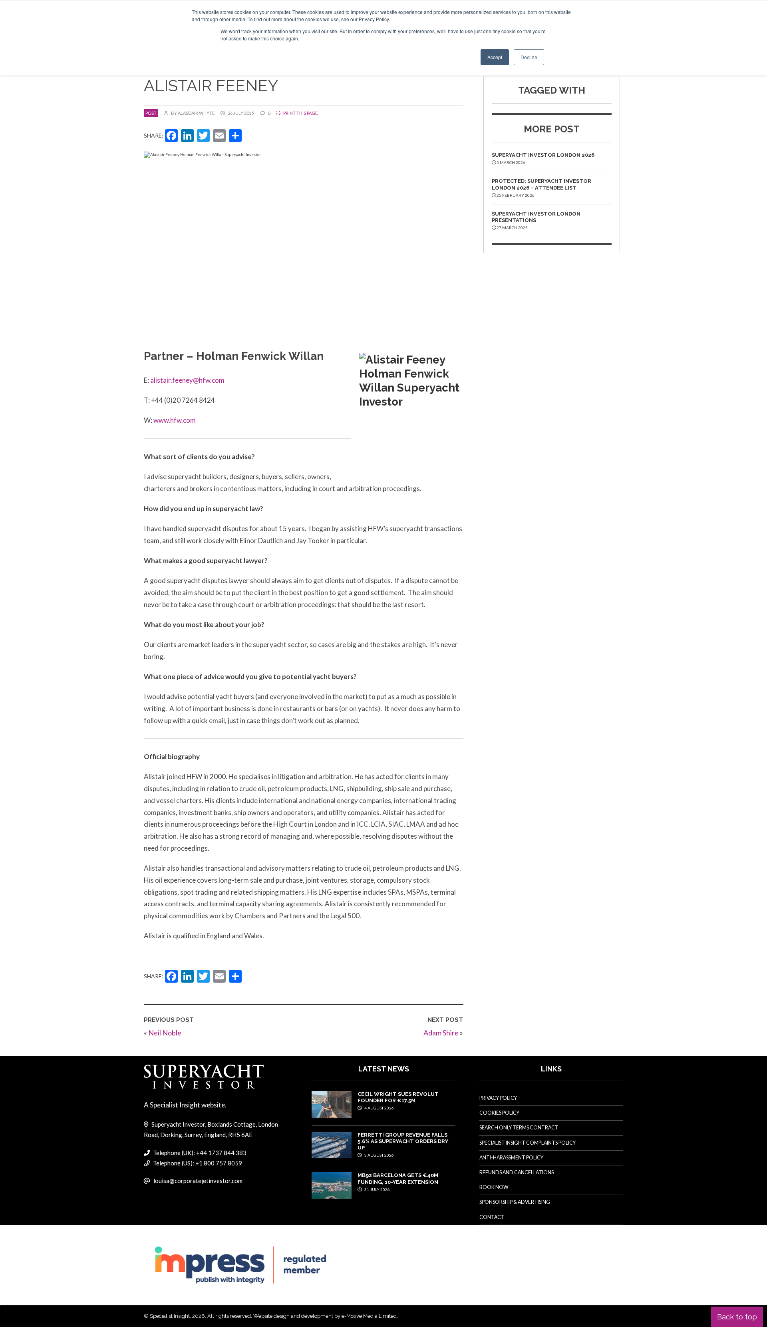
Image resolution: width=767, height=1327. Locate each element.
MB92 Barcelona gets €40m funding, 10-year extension (398, 1178)
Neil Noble (164, 1032)
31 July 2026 (377, 1189)
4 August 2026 (379, 1107)
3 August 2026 (379, 1155)
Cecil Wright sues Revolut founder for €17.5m (398, 1097)
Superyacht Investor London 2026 (543, 155)
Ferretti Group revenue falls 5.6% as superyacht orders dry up (403, 1141)
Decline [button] (529, 57)
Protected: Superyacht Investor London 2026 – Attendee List (541, 184)
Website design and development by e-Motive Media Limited (325, 1316)
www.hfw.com (174, 420)
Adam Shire (441, 1032)
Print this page (300, 113)
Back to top (737, 1317)
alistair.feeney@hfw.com (187, 380)
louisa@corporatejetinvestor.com (197, 1180)
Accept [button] (494, 57)
